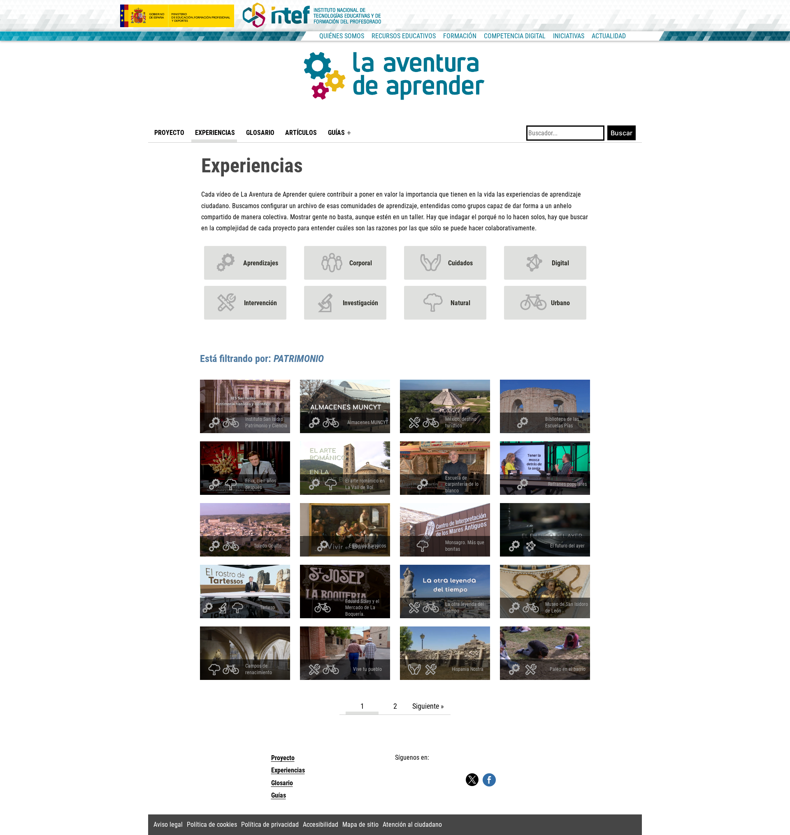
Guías (336, 133)
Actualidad (609, 36)
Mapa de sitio (360, 824)
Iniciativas (568, 36)
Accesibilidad (320, 824)
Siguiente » (428, 706)
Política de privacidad (270, 824)
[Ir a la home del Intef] (311, 15)
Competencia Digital (515, 36)
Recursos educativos (404, 36)
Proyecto (169, 133)
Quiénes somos (341, 36)
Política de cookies (212, 824)
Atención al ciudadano (412, 824)
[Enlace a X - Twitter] (472, 780)
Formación (459, 36)
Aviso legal (168, 824)
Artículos (301, 133)
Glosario (260, 133)
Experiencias (215, 133)
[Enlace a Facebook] (489, 779)
